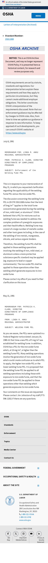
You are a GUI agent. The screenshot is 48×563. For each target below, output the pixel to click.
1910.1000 (9, 39)
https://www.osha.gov (15, 132)
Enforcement (10, 433)
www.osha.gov (25, 520)
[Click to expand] (24, 3)
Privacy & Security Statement (40, 540)
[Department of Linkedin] (39, 534)
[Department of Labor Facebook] (8, 534)
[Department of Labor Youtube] (31, 534)
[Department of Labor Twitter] (15, 534)
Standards (8, 425)
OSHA (8, 14)
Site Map (8, 539)
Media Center (10, 449)
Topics (7, 441)
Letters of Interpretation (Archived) (20, 24)
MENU (38, 15)
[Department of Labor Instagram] (23, 534)
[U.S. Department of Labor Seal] (10, 500)
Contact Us (9, 458)
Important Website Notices (21, 539)
